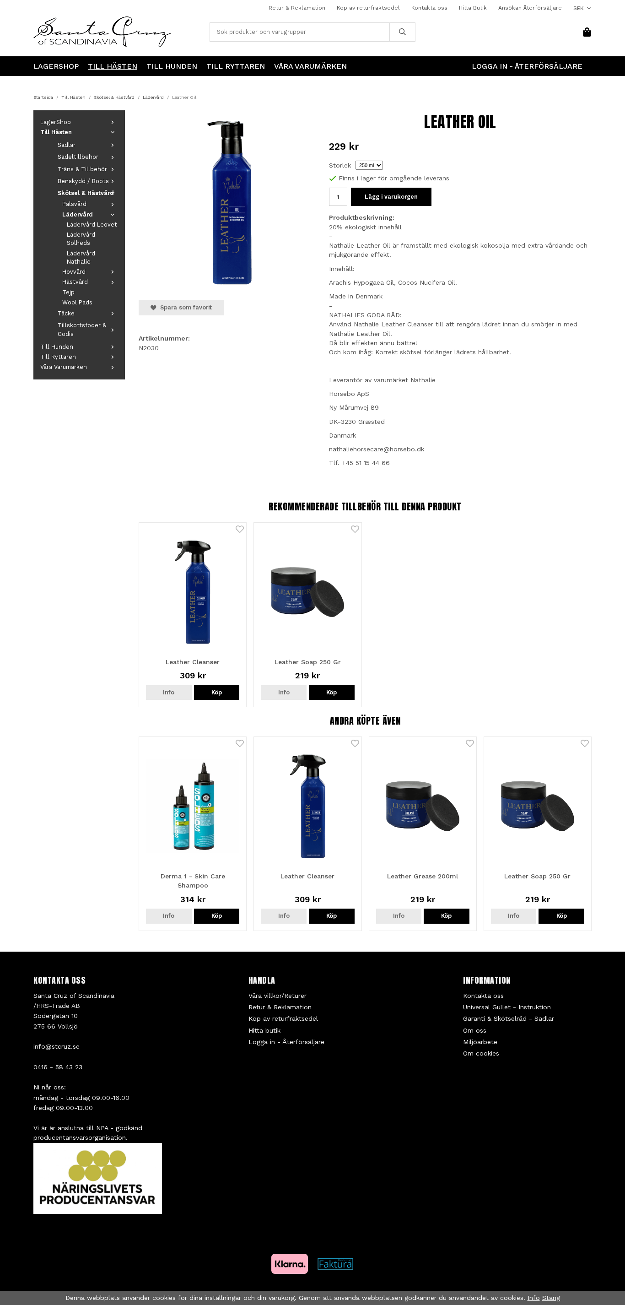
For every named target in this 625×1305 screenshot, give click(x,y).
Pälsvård (74, 203)
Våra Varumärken (310, 66)
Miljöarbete (480, 1041)
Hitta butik (264, 1030)
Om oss (474, 1030)
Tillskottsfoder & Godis (82, 329)
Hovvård (74, 271)
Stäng (551, 1297)
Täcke (66, 313)
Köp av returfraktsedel (368, 8)
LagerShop (56, 66)
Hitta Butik (473, 8)
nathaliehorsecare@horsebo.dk (376, 449)
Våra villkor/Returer (277, 995)
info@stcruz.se (56, 1046)
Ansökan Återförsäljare (530, 8)
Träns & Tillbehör (82, 169)
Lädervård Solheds (81, 238)
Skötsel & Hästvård (86, 193)
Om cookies (481, 1053)
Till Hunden (171, 66)
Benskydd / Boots (83, 181)
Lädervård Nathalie (81, 257)
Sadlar (66, 144)
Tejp (68, 292)
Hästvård (75, 281)
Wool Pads (77, 302)
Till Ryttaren (235, 66)
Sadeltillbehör (78, 156)
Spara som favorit (184, 307)
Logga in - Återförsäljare (527, 66)
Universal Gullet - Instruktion (507, 1007)
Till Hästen (112, 66)
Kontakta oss (429, 8)
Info (168, 692)
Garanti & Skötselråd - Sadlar (508, 1018)
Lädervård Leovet (92, 224)
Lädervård (77, 214)
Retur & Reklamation (297, 8)
